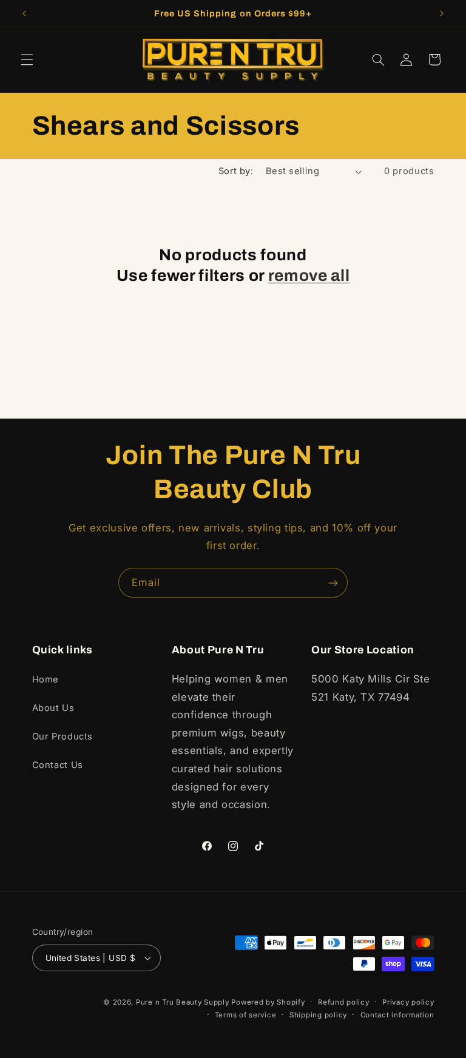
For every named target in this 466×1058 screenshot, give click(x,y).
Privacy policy (408, 1002)
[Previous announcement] (24, 13)
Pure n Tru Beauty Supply (183, 1002)
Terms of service (246, 1015)
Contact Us (57, 765)
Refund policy (344, 1002)
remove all (309, 276)
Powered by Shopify (268, 1002)
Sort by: (235, 171)
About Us (53, 708)
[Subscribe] (333, 583)
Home (45, 679)
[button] (27, 59)
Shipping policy (318, 1015)
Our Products (62, 736)
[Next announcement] (441, 13)
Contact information (397, 1015)
